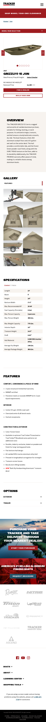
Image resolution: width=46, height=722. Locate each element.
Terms (8, 716)
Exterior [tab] (7, 497)
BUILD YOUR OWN (23, 95)
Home (5, 21)
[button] (17, 65)
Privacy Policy (16, 716)
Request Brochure (23, 576)
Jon (10, 21)
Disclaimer (24, 716)
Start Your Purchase (23, 548)
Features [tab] (8, 183)
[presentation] (3, 53)
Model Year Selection (11, 31)
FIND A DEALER (23, 90)
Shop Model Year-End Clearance (23, 13)
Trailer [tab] (6, 503)
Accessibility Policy (27, 717)
